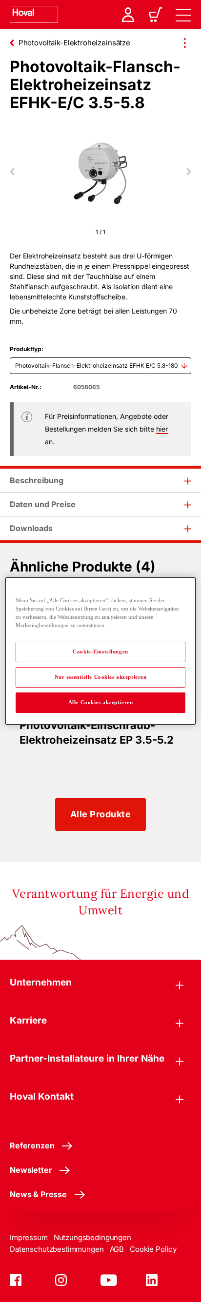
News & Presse (38, 1194)
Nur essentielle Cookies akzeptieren (101, 677)
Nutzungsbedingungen (92, 1237)
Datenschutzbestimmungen (57, 1249)
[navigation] (183, 14)
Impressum (29, 1237)
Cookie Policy (153, 1249)
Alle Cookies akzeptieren (100, 702)
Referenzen (32, 1145)
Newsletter (31, 1170)
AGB (117, 1249)
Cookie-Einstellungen (100, 651)
